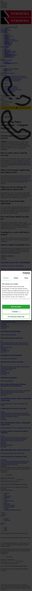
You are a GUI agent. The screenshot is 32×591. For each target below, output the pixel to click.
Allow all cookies (16, 306)
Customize (15, 311)
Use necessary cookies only (16, 316)
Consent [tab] (5, 278)
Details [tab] (16, 278)
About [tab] (26, 278)
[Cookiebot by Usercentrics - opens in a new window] (23, 273)
